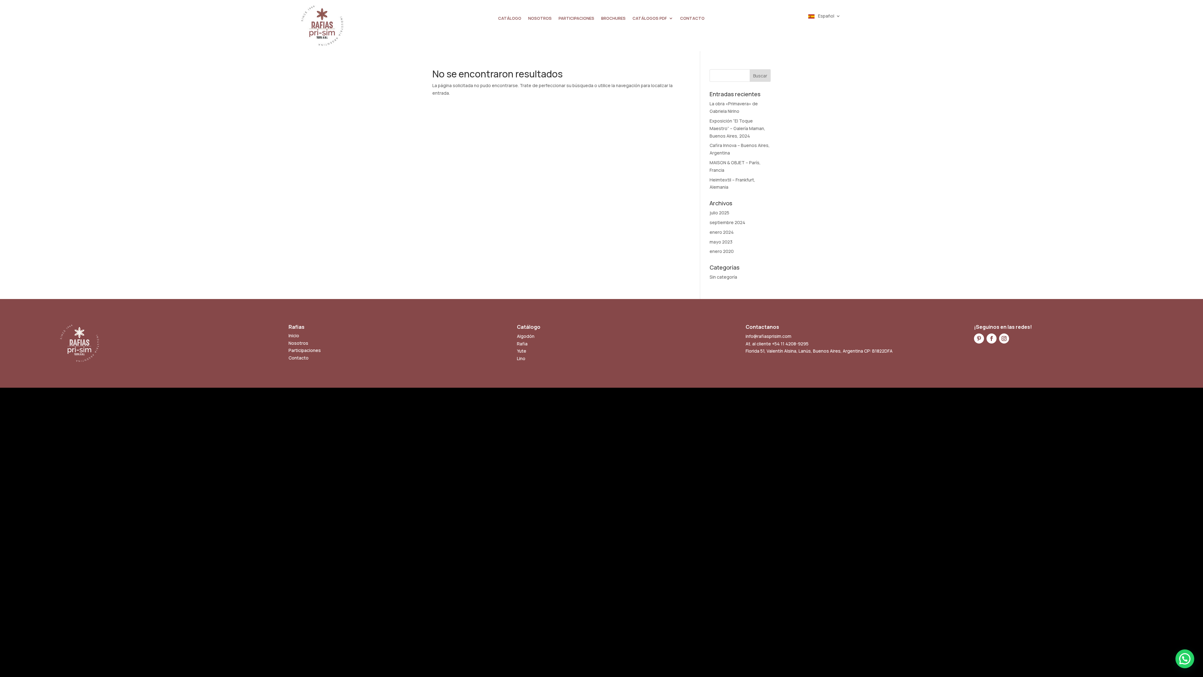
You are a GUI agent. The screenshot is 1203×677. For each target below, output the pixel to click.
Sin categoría (723, 277)
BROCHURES (613, 18)
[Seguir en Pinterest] (979, 338)
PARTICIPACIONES (576, 18)
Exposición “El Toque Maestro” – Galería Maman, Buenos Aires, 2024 (737, 128)
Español (825, 16)
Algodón (525, 336)
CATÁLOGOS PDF (650, 18)
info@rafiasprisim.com (768, 336)
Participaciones (305, 350)
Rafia (522, 344)
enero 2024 (722, 232)
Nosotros (298, 343)
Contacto (299, 358)
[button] (1184, 658)
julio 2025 (719, 213)
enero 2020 (722, 251)
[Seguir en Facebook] (992, 338)
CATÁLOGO (509, 18)
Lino (521, 358)
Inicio (294, 335)
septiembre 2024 (727, 222)
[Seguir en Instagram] (1004, 338)
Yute (521, 351)
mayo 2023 (721, 242)
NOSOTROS (540, 18)
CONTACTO (692, 18)
